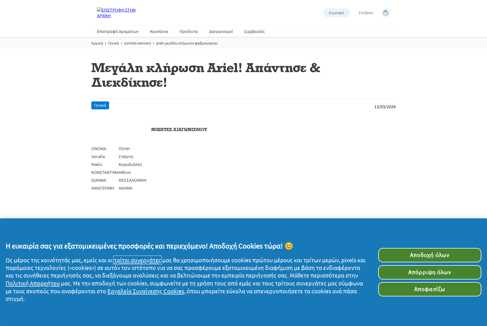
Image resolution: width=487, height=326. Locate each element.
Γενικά (113, 43)
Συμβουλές (254, 31)
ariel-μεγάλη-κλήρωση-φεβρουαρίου (187, 43)
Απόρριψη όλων (429, 272)
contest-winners (137, 43)
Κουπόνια (159, 31)
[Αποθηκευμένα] (385, 12)
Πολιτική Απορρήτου (33, 283)
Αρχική (97, 43)
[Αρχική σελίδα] (119, 12)
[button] (336, 12)
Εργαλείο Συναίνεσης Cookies (145, 291)
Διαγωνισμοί (221, 31)
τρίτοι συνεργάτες (137, 260)
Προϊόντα (189, 31)
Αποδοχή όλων (429, 255)
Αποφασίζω (429, 289)
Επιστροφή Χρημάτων (118, 31)
